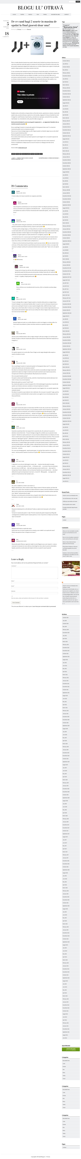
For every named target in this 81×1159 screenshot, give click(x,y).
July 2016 (65, 319)
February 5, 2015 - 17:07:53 (21, 221)
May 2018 (65, 253)
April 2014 (65, 400)
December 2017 (66, 268)
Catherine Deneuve (70, 32)
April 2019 (65, 220)
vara (63, 47)
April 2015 (65, 364)
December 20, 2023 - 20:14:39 (21, 541)
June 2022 (65, 109)
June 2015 (65, 358)
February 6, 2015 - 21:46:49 (24, 267)
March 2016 (65, 331)
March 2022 (65, 118)
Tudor (17, 504)
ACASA (14, 14)
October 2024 (65, 67)
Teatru (64, 1075)
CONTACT (66, 14)
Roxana (19, 202)
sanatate (64, 44)
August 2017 (65, 280)
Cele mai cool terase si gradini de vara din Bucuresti (70, 548)
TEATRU (22, 14)
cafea (76, 30)
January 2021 (65, 157)
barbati (13, 154)
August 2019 (65, 208)
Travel (64, 1078)
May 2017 (65, 289)
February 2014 (66, 406)
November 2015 (66, 343)
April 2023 (65, 82)
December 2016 (66, 304)
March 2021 (65, 151)
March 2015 (65, 367)
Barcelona (72, 28)
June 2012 (65, 460)
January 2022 (65, 124)
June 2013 (65, 430)
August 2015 (65, 352)
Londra (73, 39)
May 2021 (65, 145)
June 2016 (65, 322)
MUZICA (30, 14)
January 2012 (65, 469)
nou (64, 582)
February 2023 (66, 88)
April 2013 (65, 436)
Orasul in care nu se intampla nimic (70, 495)
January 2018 (65, 265)
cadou (72, 30)
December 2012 (66, 448)
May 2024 (65, 70)
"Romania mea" (70, 27)
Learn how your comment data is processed (44, 606)
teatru (64, 46)
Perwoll (32, 154)
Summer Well (73, 44)
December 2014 (66, 376)
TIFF (68, 45)
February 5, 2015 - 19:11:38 (22, 203)
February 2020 (66, 190)
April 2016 (65, 328)
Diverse (29, 29)
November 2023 (66, 76)
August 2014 (65, 388)
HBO (74, 35)
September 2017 (66, 277)
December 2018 (66, 232)
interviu (76, 36)
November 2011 (66, 472)
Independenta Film (69, 36)
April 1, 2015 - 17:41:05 (20, 461)
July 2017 (65, 283)
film (69, 34)
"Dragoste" (66, 25)
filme (72, 34)
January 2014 (65, 409)
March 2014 (65, 403)
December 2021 (66, 127)
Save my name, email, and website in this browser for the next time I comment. (30, 598)
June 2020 (65, 178)
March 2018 (65, 259)
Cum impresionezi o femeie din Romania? (49, 158)
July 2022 (65, 106)
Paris (66, 43)
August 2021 (65, 139)
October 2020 (65, 166)
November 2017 (66, 271)
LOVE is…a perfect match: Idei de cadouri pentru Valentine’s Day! (22, 158)
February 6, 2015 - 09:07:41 (21, 333)
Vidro (64, 542)
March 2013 (65, 439)
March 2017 (65, 295)
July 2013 (65, 427)
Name (13, 581)
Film (64, 1069)
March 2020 (65, 187)
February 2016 (66, 334)
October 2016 (65, 310)
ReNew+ (37, 154)
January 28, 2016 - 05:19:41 (21, 525)
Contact (64, 520)
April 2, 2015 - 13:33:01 (20, 506)
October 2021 (65, 133)
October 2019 (65, 202)
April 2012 (65, 463)
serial (67, 44)
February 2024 (66, 73)
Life (20, 154)
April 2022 (65, 115)
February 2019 (66, 226)
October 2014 (65, 382)
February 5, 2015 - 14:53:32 (21, 193)
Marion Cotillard (72, 40)
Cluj (75, 31)
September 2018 (66, 241)
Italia (64, 37)
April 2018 (65, 256)
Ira (16, 481)
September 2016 (66, 313)
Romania (75, 43)
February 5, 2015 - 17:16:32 (22, 256)
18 (7, 33)
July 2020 (65, 175)
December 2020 (66, 160)
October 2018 (65, 238)
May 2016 (65, 325)
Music (64, 1072)
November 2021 (66, 130)
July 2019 (65, 211)
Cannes (64, 31)
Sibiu (70, 44)
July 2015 (65, 355)
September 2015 (66, 349)
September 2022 (66, 100)
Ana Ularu (65, 28)
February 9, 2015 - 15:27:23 (21, 404)
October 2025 (65, 60)
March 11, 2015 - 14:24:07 (22, 319)
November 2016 (66, 307)
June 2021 (65, 142)
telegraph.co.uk (22, 147)
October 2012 (65, 454)
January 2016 (65, 337)
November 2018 (66, 235)
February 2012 (66, 466)
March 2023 (65, 85)
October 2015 (65, 346)
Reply (13, 198)
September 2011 (66, 475)
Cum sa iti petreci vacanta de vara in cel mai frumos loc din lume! (70, 532)
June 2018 (65, 250)
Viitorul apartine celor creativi (69, 504)
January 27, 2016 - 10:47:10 (25, 284)
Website (13, 591)
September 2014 (66, 385)
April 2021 (65, 148)
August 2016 (65, 316)
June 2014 (65, 394)
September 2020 (66, 169)
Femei (17, 154)
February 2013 (66, 442)
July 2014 (65, 391)
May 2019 (65, 217)
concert (64, 33)
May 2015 (65, 361)
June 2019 (65, 214)
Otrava (19, 29)
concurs (69, 33)
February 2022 (66, 121)
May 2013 (65, 433)
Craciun (73, 33)
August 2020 (65, 172)
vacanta (76, 46)
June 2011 (65, 481)
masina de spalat (26, 154)
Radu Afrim (69, 43)
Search (78, 1)
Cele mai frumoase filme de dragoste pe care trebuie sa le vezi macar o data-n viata (70, 554)
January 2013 (65, 445)
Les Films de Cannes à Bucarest (69, 38)
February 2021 (66, 154)
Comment (14, 566)
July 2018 (65, 247)
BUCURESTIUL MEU (55, 14)
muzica (74, 41)
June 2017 (65, 286)
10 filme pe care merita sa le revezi (70, 501)
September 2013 (66, 421)
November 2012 (66, 451)
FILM (38, 14)
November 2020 (66, 163)
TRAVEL (45, 14)
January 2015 (65, 373)
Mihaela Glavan (69, 41)
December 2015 (66, 340)
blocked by (71, 1049)
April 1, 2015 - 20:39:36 (20, 482)
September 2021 (66, 136)
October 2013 (65, 418)
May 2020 (65, 181)
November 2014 (66, 379)
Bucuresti (66, 30)
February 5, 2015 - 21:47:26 (21, 299)
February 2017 (66, 298)
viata (66, 47)
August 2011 (65, 478)
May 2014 (65, 397)
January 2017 (65, 301)
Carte (64, 1063)
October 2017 (65, 274)
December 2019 (66, 196)
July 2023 (65, 79)
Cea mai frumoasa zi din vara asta (70, 498)
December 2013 (66, 412)
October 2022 (65, 97)
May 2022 (65, 112)
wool (41, 154)
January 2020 (65, 193)
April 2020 (65, 184)
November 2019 (66, 199)
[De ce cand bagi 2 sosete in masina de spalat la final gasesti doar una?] (35, 57)
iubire (68, 37)
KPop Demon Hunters (67, 546)
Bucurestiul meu (66, 1060)
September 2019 (66, 205)
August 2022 (65, 103)
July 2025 (65, 64)
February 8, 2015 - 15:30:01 (21, 363)
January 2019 (65, 229)
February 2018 (66, 262)
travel (71, 46)
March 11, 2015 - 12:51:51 (20, 428)
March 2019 (65, 223)
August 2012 (65, 457)
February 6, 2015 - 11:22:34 (21, 349)
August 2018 (65, 244)
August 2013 (65, 424)
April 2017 (65, 292)
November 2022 (66, 94)
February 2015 (66, 370)
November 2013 (66, 415)
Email (12, 586)
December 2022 (66, 91)
